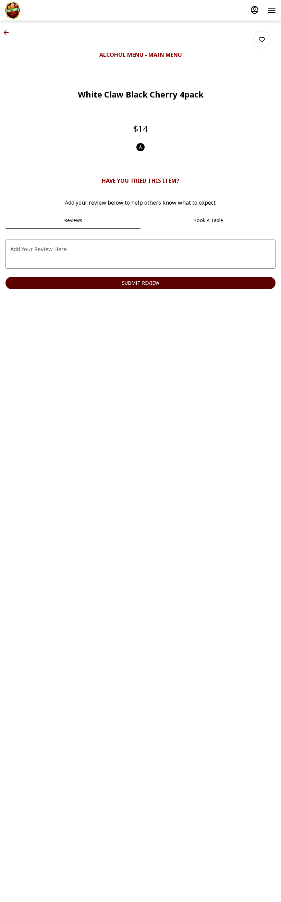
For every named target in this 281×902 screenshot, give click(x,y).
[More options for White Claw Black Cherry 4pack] (262, 39)
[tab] (72, 220)
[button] (8, 32)
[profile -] (255, 10)
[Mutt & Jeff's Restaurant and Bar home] (36, 10)
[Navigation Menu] (271, 10)
